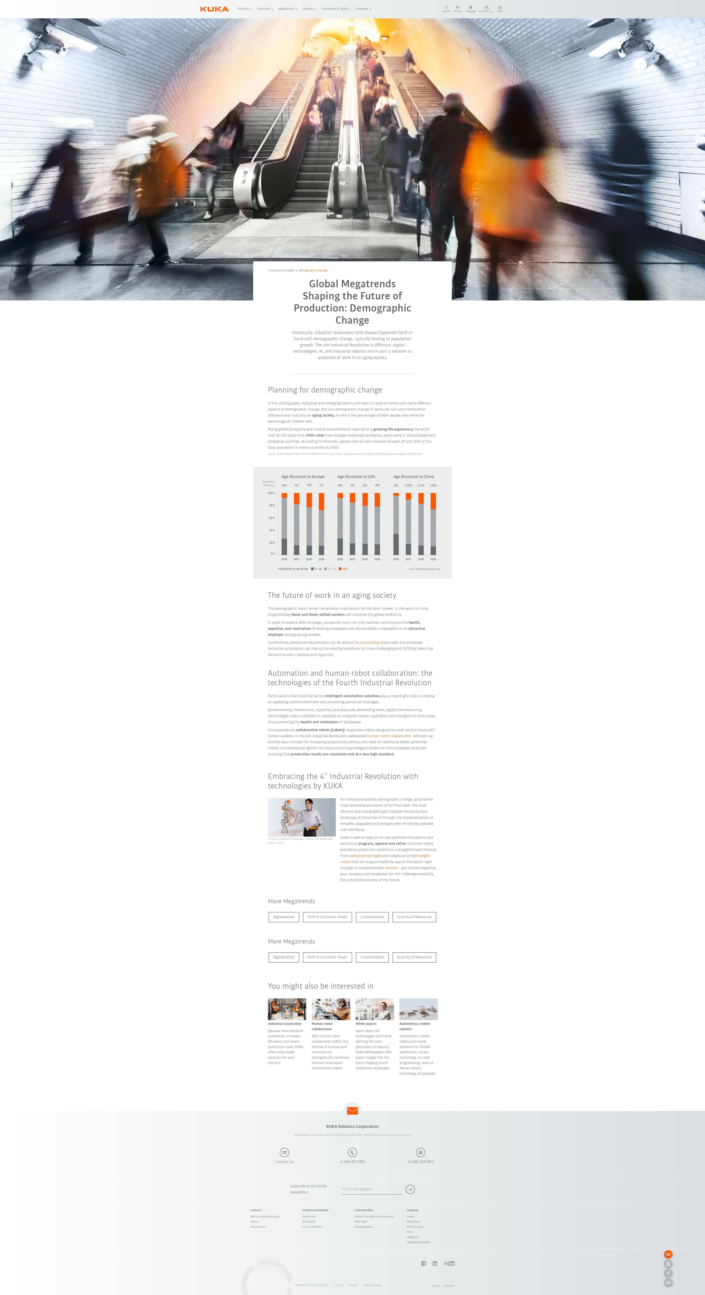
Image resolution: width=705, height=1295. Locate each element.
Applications (286, 9)
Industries (263, 9)
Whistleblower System (418, 1242)
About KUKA (413, 1221)
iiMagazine (412, 1237)
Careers (411, 1216)
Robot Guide (309, 1216)
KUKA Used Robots (312, 1227)
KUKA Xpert (361, 1221)
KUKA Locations (415, 1227)
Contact (254, 1221)
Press (409, 1232)
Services (308, 9)
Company (362, 9)
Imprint (338, 1285)
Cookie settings (372, 1285)
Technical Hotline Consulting (264, 1216)
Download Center (363, 1227)
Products (243, 9)
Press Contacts (258, 1227)
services (391, 868)
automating (370, 643)
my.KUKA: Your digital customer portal (374, 1216)
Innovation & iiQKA (334, 9)
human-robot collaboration (389, 736)
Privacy (353, 1285)
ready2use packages (366, 856)
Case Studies (309, 1221)
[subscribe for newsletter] (410, 1189)
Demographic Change (313, 270)
